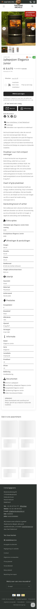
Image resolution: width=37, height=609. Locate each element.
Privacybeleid (8, 565)
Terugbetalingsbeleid (25, 603)
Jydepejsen (6, 55)
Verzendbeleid (8, 570)
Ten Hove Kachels (13, 603)
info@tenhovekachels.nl (16, 515)
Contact (6, 557)
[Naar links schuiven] (4, 28)
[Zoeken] (31, 6)
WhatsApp (23, 510)
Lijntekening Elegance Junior (14, 396)
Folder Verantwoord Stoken (13, 398)
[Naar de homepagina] (18, 2)
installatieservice (9, 533)
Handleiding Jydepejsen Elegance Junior (18, 391)
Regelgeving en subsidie (11, 553)
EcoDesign (9, 125)
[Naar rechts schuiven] (31, 28)
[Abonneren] (28, 590)
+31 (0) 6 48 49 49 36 (15, 513)
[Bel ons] (30, 1)
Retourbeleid (8, 574)
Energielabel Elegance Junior (14, 393)
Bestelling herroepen (10, 578)
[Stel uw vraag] (34, 1)
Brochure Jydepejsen (11, 388)
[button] (4, 6)
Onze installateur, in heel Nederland (17, 123)
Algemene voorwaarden (11, 561)
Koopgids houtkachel (10, 548)
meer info (14, 77)
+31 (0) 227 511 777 (13, 510)
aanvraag (24, 67)
